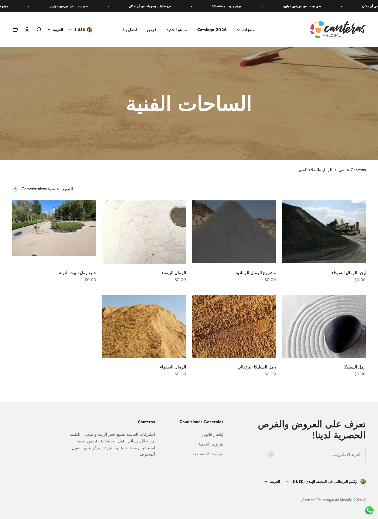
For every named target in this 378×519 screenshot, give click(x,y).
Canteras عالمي (352, 170)
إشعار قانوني (212, 434)
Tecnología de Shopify (334, 499)
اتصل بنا (130, 30)
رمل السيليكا (355, 367)
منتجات (248, 30)
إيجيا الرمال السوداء (349, 273)
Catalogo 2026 (212, 30)
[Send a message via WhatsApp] (369, 510)
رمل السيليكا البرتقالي (257, 367)
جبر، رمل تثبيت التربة (77, 273)
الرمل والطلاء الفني (315, 170)
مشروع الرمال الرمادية (256, 273)
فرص (151, 30)
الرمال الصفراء (173, 367)
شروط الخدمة (211, 444)
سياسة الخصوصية (208, 454)
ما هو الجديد (177, 30)
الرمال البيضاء (173, 273)
